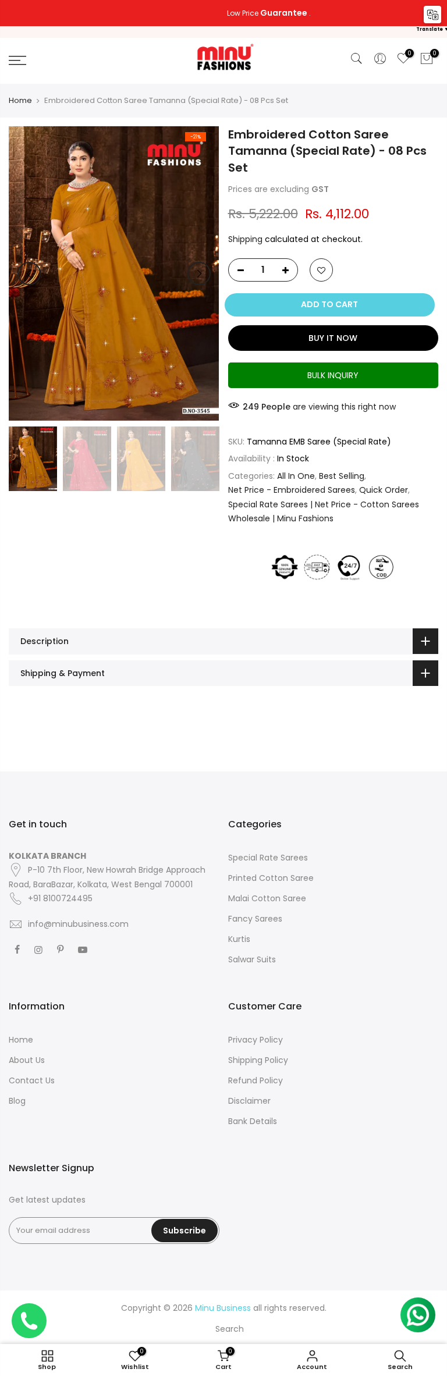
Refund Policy (255, 1080)
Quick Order (383, 490)
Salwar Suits (252, 959)
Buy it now (332, 338)
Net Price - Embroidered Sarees (291, 490)
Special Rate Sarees (268, 857)
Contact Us (32, 1080)
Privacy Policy (255, 1040)
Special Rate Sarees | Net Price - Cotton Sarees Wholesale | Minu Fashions (323, 512)
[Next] (199, 273)
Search (229, 1329)
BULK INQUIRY (333, 375)
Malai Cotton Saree (267, 898)
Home (20, 100)
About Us (27, 1060)
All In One (296, 476)
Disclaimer (249, 1101)
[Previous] (29, 273)
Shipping (245, 239)
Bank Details (252, 1121)
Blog (17, 1101)
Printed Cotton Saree (271, 878)
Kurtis (239, 939)
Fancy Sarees (255, 919)
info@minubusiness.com (78, 924)
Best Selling (341, 476)
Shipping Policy (258, 1060)
